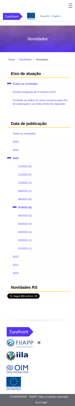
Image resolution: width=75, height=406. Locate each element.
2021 (16, 264)
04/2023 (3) (25, 223)
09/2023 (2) (25, 191)
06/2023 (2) (25, 215)
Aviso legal (41, 402)
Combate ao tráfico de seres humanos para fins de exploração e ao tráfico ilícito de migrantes (40, 102)
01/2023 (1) (25, 248)
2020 (16, 273)
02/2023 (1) (25, 240)
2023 (16, 158)
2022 (16, 256)
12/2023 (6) (25, 166)
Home (11, 59)
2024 (16, 149)
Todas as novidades (25, 83)
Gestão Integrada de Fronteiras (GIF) (34, 91)
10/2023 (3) (25, 182)
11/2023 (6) (24, 174)
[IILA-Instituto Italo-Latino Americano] (17, 355)
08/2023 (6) (25, 199)
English (56, 16)
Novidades (25, 59)
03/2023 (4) (25, 232)
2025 (16, 141)
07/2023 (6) (25, 207)
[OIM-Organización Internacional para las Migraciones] (17, 368)
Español (45, 16)
